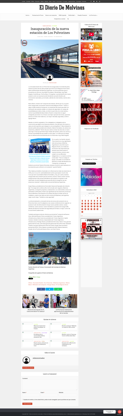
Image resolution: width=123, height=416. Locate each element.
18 (85, 206)
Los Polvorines (48, 283)
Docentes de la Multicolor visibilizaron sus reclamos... (69, 344)
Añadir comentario (48, 36)
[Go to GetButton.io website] (119, 414)
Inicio (27, 15)
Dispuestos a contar (59, 19)
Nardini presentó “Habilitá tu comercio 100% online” (69, 326)
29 (97, 209)
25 (85, 209)
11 (85, 203)
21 (94, 206)
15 (97, 203)
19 (88, 206)
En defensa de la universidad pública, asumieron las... (39, 336)
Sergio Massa (51, 284)
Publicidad (71, 15)
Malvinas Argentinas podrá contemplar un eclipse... (39, 327)
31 (82, 212)
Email (42, 392)
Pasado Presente (82, 15)
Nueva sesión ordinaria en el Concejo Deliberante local (41, 344)
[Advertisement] (91, 264)
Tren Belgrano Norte (62, 284)
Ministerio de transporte (39, 284)
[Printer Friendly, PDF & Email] (34, 277)
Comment (25, 378)
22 (97, 206)
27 (91, 209)
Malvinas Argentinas (59, 283)
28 (94, 209)
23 (100, 206)
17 (82, 206)
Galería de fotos (47, 26)
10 (82, 203)
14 (94, 203)
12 (88, 203)
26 (88, 209)
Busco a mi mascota (51, 15)
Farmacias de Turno (37, 15)
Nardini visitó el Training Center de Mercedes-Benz (69, 335)
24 (82, 209)
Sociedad (54, 26)
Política (43, 341)
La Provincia (92, 15)
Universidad (44, 332)
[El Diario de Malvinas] (61, 7)
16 (100, 203)
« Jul (82, 215)
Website (61, 392)
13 (91, 203)
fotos (30, 283)
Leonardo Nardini (38, 283)
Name (24, 392)
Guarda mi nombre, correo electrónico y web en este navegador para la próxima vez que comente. (50, 399)
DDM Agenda (62, 15)
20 (91, 206)
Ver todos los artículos (28, 367)
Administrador (59, 36)
